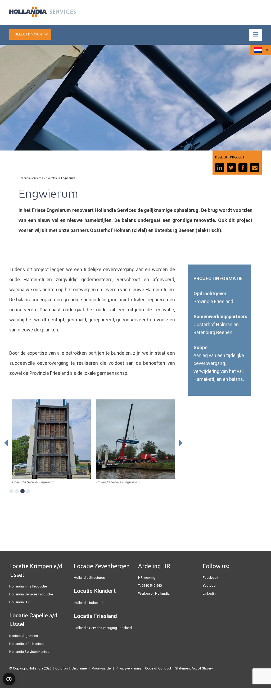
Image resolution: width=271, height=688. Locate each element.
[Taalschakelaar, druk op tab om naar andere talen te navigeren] (260, 50)
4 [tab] (28, 491)
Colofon (61, 668)
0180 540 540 (152, 585)
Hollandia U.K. (20, 602)
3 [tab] (22, 491)
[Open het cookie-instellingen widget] (9, 679)
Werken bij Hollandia (154, 593)
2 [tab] (17, 491)
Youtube (209, 585)
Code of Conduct (158, 668)
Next (181, 443)
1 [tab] (11, 491)
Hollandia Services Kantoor (30, 652)
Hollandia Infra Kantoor (26, 644)
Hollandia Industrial (88, 603)
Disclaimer (80, 668)
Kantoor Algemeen (23, 636)
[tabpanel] (51, 439)
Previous (5, 443)
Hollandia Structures (89, 578)
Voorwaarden (102, 668)
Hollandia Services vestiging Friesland (103, 628)
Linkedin (209, 593)
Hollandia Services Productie (31, 594)
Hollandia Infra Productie (28, 586)
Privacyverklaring (128, 668)
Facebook (210, 578)
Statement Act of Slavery (194, 668)
